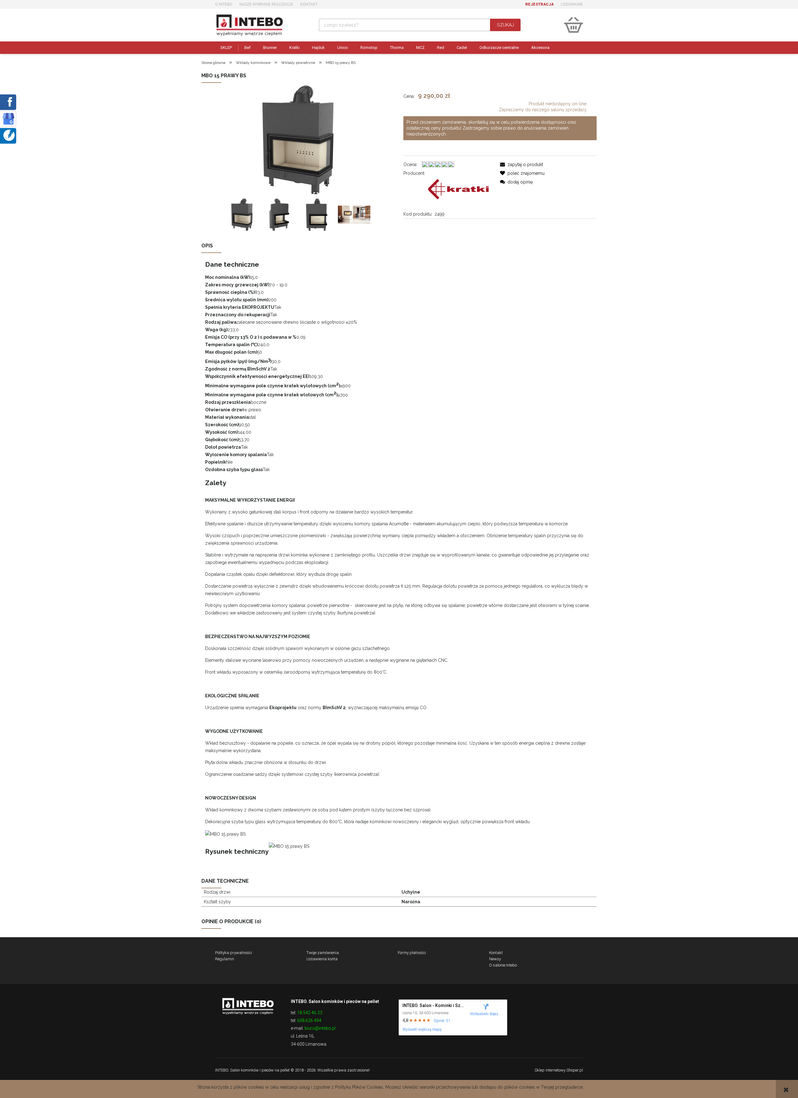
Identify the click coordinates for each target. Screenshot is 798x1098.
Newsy (495, 959)
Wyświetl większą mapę (421, 1029)
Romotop (368, 47)
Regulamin (224, 959)
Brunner (270, 47)
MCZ (420, 47)
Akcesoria (540, 47)
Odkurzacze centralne (499, 47)
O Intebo (223, 4)
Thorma (397, 47)
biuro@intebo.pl (320, 1028)
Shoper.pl (574, 1070)
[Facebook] (9, 101)
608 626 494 (309, 1020)
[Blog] (9, 134)
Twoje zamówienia (322, 952)
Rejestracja (539, 4)
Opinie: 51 (442, 1021)
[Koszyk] (573, 25)
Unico (342, 47)
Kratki (294, 47)
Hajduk (318, 47)
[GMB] (8, 118)
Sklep (226, 47)
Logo (247, 1005)
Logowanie (572, 4)
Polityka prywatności (233, 952)
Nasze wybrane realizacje (266, 4)
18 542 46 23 (309, 1012)
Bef (247, 47)
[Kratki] (458, 188)
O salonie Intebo (503, 965)
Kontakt (309, 4)
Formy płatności (412, 952)
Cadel (462, 47)
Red (440, 47)
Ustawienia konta (322, 959)
